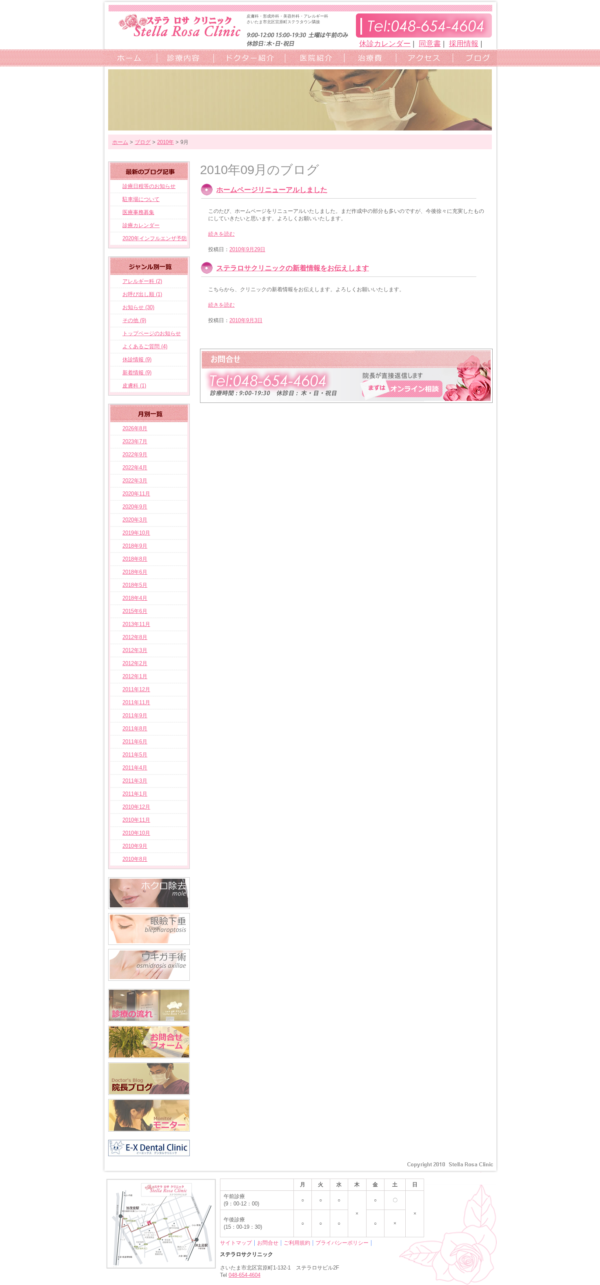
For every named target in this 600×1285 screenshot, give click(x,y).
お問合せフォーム (149, 1042)
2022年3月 (134, 481)
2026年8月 (134, 428)
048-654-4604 (244, 1275)
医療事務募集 (138, 212)
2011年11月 (136, 702)
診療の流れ (149, 1005)
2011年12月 (136, 689)
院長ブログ (149, 1078)
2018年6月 (134, 572)
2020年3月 (134, 520)
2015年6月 (134, 611)
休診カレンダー (385, 44)
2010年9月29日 (247, 249)
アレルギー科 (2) (142, 281)
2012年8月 (134, 637)
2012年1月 (134, 676)
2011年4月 (134, 768)
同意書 (430, 44)
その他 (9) (134, 320)
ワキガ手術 (149, 965)
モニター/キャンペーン (149, 1115)
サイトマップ (236, 1243)
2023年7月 (134, 441)
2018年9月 (134, 546)
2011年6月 (134, 742)
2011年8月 (134, 728)
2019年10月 (136, 533)
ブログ (474, 57)
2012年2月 (134, 663)
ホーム (129, 57)
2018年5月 (134, 585)
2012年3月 (134, 650)
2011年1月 (134, 794)
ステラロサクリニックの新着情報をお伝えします (292, 268)
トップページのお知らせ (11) (145, 335)
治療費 (368, 57)
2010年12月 (136, 807)
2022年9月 (134, 454)
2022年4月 (134, 467)
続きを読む (221, 234)
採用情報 (463, 44)
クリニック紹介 (312, 57)
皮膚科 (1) (134, 386)
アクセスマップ (422, 57)
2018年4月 (134, 598)
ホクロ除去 (149, 893)
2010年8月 (134, 859)
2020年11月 (136, 494)
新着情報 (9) (136, 372)
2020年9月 (134, 507)
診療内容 (183, 57)
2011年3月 (134, 781)
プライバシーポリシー (342, 1243)
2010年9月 (134, 846)
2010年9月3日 (245, 320)
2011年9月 (134, 715)
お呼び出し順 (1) (142, 294)
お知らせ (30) (138, 307)
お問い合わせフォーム (346, 376)
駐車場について (141, 199)
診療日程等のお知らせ (149, 186)
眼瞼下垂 (149, 929)
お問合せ (267, 1243)
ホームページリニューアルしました (271, 190)
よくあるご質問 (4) (144, 346)
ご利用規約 (297, 1243)
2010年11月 (136, 820)
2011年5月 (134, 755)
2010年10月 (136, 833)
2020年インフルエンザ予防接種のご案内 (148, 240)
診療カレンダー (141, 225)
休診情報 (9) (136, 359)
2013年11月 (136, 624)
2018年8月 (134, 559)
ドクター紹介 (246, 57)
